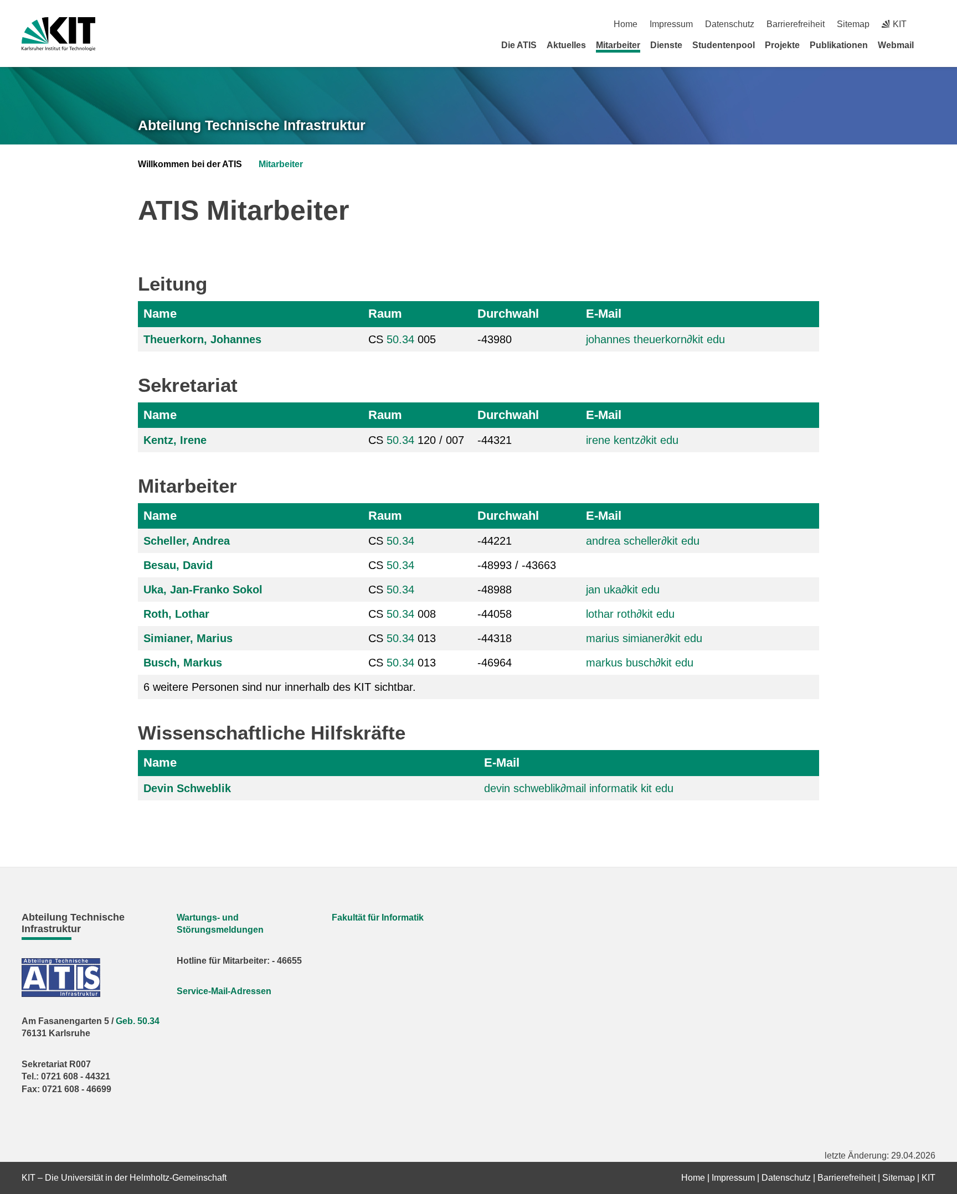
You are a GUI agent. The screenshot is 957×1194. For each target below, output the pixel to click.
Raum (385, 314)
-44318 (494, 638)
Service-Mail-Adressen (224, 991)
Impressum (671, 24)
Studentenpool (723, 45)
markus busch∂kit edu (639, 663)
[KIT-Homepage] (58, 34)
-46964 (494, 663)
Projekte (782, 45)
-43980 (494, 339)
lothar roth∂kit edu (630, 614)
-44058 (494, 614)
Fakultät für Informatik (378, 917)
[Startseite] (931, 44)
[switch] (931, 24)
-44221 (494, 541)
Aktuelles (566, 45)
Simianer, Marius (188, 638)
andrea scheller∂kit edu (642, 541)
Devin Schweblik (187, 788)
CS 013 (402, 638)
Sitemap (853, 24)
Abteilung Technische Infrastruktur (252, 125)
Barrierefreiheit (795, 24)
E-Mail (603, 314)
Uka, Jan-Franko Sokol (203, 589)
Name (160, 314)
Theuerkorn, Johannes (202, 339)
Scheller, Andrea (186, 541)
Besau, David (178, 565)
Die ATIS (519, 45)
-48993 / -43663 (516, 565)
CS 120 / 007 (416, 440)
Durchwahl (508, 314)
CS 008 (402, 614)
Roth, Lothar (176, 614)
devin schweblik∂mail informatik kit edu (578, 788)
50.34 (400, 339)
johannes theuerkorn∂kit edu (655, 339)
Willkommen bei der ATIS (190, 164)
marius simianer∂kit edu (644, 638)
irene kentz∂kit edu (632, 440)
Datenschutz (729, 24)
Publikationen (839, 45)
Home (625, 24)
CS (391, 541)
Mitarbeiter (618, 45)
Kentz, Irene (175, 440)
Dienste (666, 45)
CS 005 (402, 339)
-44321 (494, 440)
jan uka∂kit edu (623, 589)
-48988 (494, 589)
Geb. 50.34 (138, 1021)
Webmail (896, 45)
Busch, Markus (182, 663)
